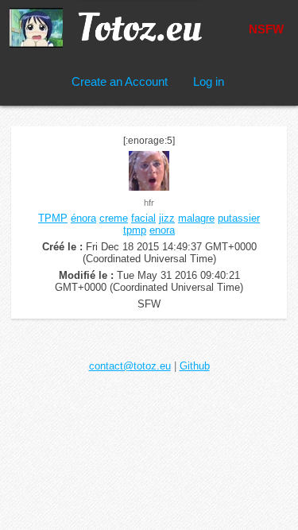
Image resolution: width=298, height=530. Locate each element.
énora (83, 218)
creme (113, 218)
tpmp (134, 230)
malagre (196, 218)
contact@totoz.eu (130, 366)
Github (195, 366)
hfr (149, 202)
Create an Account (120, 81)
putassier (239, 218)
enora (162, 230)
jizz (167, 218)
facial (143, 218)
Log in (208, 81)
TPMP (53, 218)
